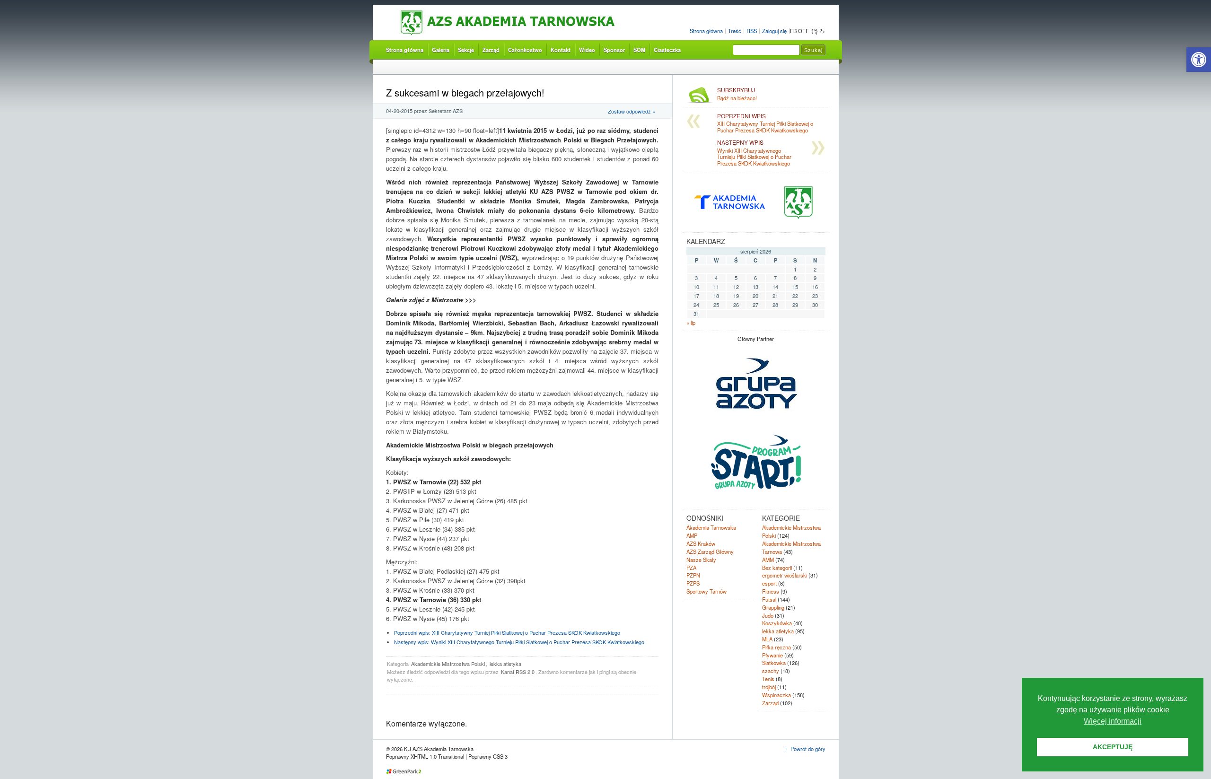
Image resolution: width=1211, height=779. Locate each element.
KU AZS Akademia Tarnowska (527, 23)
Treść (734, 31)
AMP (691, 535)
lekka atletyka (505, 663)
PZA (691, 567)
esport (769, 583)
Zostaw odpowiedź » (631, 111)
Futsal (769, 599)
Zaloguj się (774, 31)
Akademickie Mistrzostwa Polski (448, 663)
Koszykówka (777, 623)
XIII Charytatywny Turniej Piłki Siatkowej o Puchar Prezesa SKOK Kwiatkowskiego (507, 632)
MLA (767, 639)
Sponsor (614, 49)
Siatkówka (774, 662)
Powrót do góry (807, 749)
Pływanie (772, 655)
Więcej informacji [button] (1112, 721)
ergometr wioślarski (784, 575)
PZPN (693, 575)
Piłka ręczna (776, 647)
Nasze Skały (701, 559)
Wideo (587, 49)
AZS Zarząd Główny (710, 551)
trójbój (769, 687)
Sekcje (466, 49)
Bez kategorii (777, 567)
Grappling (773, 607)
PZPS (693, 583)
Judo (767, 615)
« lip (690, 322)
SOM (639, 49)
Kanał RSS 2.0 (518, 671)
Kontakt (560, 49)
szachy (770, 670)
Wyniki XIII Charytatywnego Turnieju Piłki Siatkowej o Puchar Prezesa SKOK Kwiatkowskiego (519, 642)
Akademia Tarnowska (711, 527)
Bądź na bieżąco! (737, 94)
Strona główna (706, 31)
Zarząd (491, 49)
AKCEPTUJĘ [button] (1112, 747)
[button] (1198, 59)
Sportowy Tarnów (706, 591)
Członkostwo (525, 49)
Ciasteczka (667, 49)
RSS (751, 31)
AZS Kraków (700, 543)
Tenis (768, 679)
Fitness (770, 591)
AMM (768, 559)
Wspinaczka (776, 695)
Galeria (440, 49)
